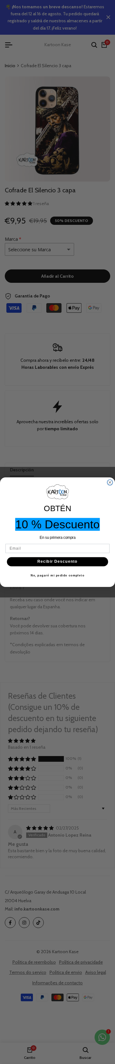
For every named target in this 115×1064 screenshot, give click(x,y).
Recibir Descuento (57, 561)
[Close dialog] (110, 482)
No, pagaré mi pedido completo (57, 575)
